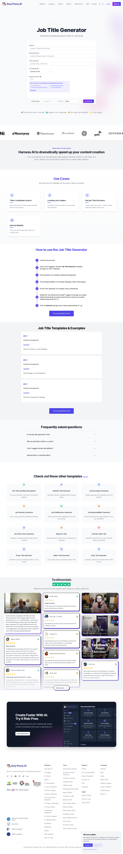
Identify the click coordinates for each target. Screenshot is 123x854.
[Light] (103, 4)
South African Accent (70, 828)
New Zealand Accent (70, 818)
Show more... (60, 688)
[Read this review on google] (77, 616)
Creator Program (105, 787)
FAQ (83, 783)
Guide (102, 776)
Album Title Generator (61, 555)
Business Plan (67, 800)
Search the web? (34, 76)
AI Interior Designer (50, 816)
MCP (88, 4)
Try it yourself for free (61, 313)
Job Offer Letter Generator (24, 534)
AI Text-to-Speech (50, 787)
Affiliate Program (105, 783)
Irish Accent (67, 821)
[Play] (37, 610)
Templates (47, 823)
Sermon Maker (68, 807)
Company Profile (68, 796)
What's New (104, 780)
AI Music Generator (50, 794)
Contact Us (85, 780)
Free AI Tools (48, 838)
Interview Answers (69, 778)
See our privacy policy (90, 849)
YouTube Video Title (99, 534)
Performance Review (70, 769)
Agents (46, 780)
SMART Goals (67, 785)
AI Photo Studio (49, 807)
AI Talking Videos (50, 820)
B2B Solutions (48, 834)
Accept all (88, 845)
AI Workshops (105, 790)
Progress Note (68, 782)
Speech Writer (67, 792)
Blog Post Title (61, 534)
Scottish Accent (68, 825)
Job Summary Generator (24, 512)
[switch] (31, 79)
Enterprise (85, 787)
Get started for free (23, 733)
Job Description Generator (99, 491)
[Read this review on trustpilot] (77, 596)
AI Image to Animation (51, 803)
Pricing (94, 4)
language (60, 101)
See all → (86, 477)
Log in (108, 4)
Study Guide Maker (69, 803)
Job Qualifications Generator (61, 512)
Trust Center (86, 802)
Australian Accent (68, 814)
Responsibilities (34, 53)
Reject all (98, 845)
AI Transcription (49, 783)
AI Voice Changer (50, 790)
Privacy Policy (86, 795)
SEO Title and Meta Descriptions (24, 491)
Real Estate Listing (69, 810)
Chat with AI (48, 769)
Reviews (103, 769)
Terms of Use (86, 799)
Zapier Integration (87, 776)
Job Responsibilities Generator (99, 512)
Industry (31, 45)
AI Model (34, 68)
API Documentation (88, 772)
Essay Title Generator (24, 555)
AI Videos (47, 776)
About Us (103, 794)
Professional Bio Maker (70, 789)
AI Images (47, 772)
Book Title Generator (99, 555)
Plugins (46, 830)
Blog (101, 772)
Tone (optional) (34, 61)
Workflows (47, 827)
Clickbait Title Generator (61, 491)
